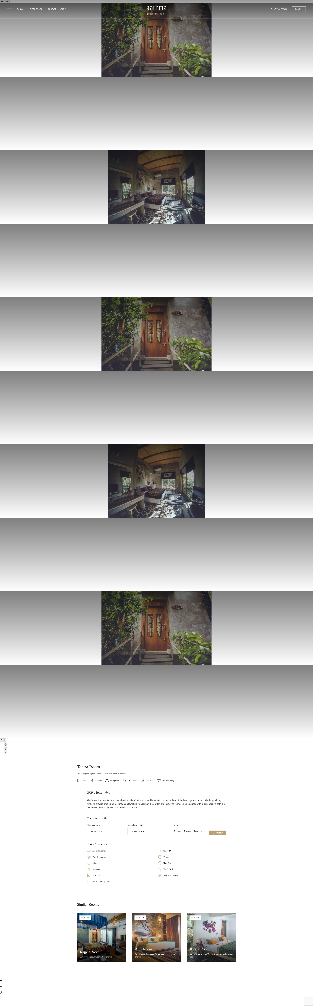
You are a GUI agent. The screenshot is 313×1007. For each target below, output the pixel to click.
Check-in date (93, 825)
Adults (189, 831)
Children (200, 831)
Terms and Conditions (167, 1005)
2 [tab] (5, 746)
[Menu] (9, 9)
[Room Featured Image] (101, 937)
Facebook (209, 998)
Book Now (218, 833)
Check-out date (135, 825)
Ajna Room (143, 949)
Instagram (214, 998)
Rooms (179, 831)
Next (3, 740)
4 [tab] (5, 752)
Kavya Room (199, 949)
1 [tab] (5, 743)
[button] (299, 9)
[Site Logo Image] (156, 10)
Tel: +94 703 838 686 (279, 9)
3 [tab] (5, 749)
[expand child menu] (25, 8)
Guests (175, 825)
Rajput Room (90, 952)
